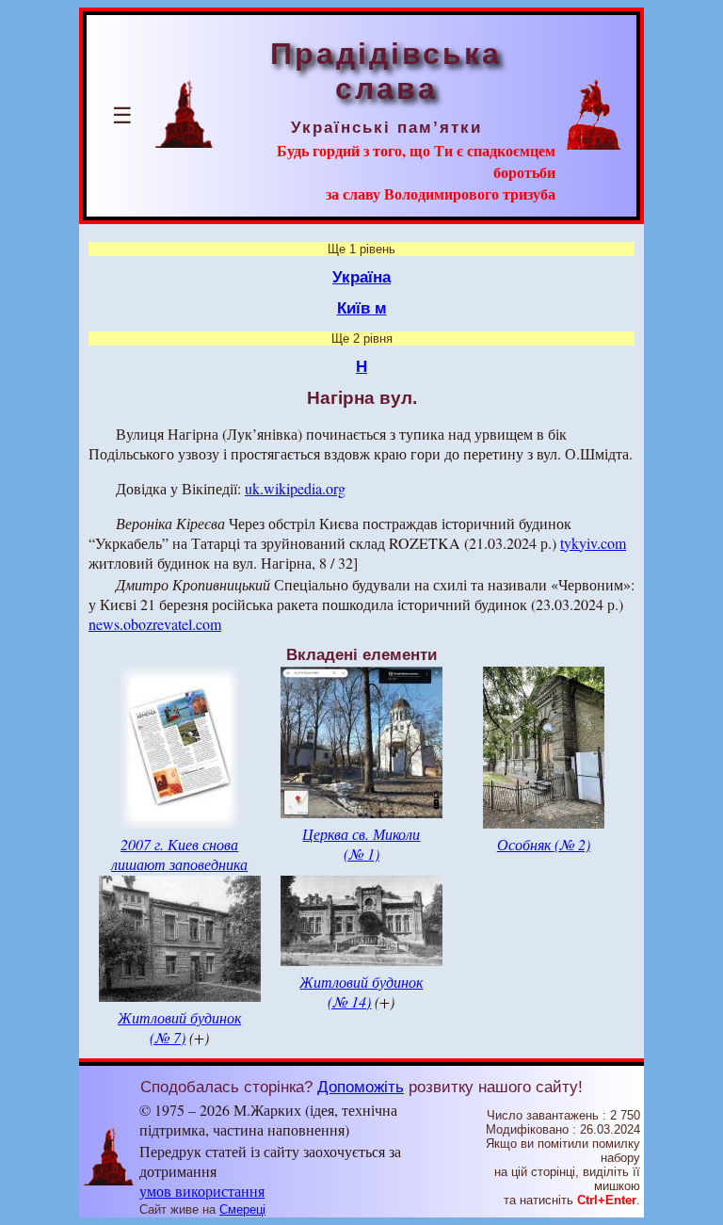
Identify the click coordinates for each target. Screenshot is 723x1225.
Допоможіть (360, 1086)
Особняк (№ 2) (543, 844)
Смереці (242, 1209)
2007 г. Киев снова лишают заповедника (179, 854)
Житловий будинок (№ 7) (179, 1027)
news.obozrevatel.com (154, 624)
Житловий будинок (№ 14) (361, 991)
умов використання (202, 1191)
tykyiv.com (593, 543)
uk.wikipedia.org (295, 488)
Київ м (362, 307)
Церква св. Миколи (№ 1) (361, 843)
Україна (361, 276)
